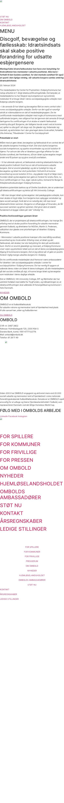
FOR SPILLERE (16, 436)
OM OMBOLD (15, 468)
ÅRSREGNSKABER (21, 521)
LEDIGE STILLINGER (23, 529)
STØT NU (11, 505)
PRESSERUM (32, 561)
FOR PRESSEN (16, 460)
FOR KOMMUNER (20, 444)
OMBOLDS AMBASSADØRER (20, 494)
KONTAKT (11, 513)
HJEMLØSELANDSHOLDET (31, 484)
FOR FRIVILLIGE (18, 452)
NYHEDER (11, 476)
